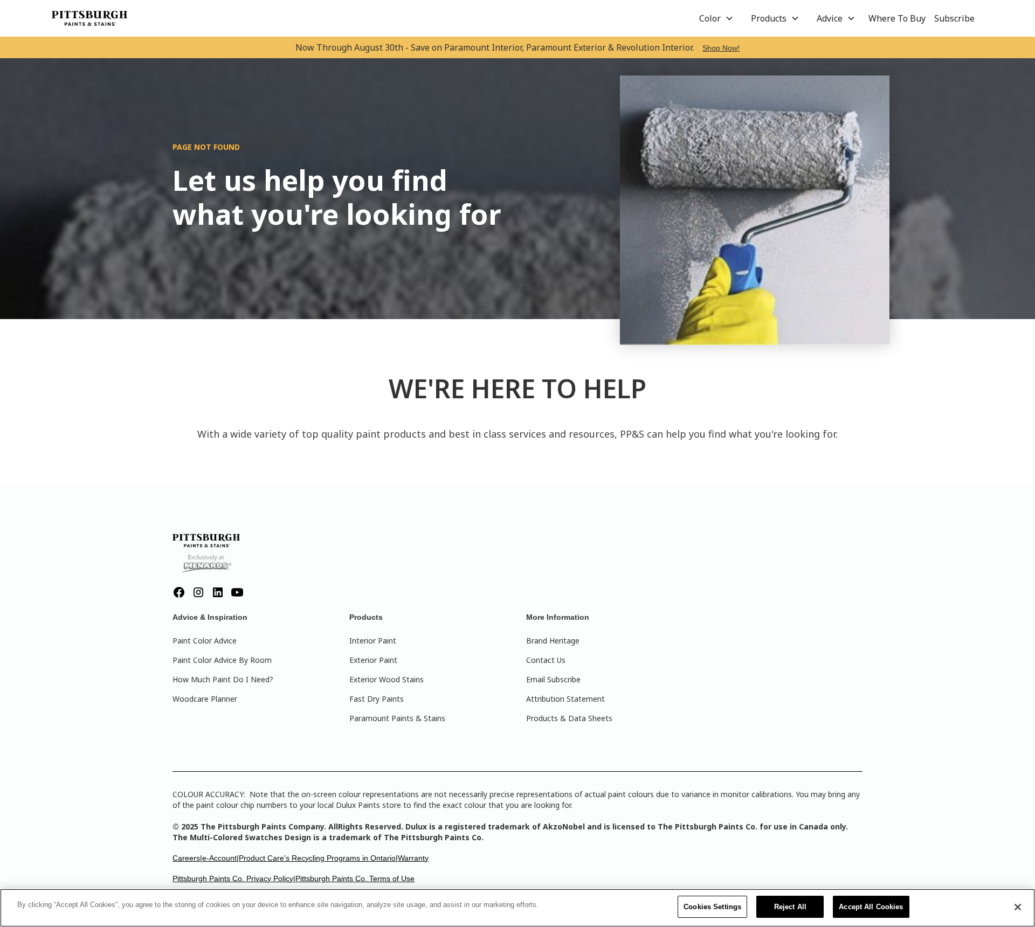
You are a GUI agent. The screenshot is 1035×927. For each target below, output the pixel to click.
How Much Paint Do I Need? (222, 679)
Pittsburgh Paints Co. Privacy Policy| (233, 878)
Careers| (187, 858)
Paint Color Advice (204, 640)
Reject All (790, 907)
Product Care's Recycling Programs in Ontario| (318, 858)
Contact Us (545, 660)
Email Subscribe (553, 679)
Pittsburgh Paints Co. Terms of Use (355, 878)
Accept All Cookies (871, 907)
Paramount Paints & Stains (397, 718)
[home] (89, 18)
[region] (517, 908)
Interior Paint (372, 640)
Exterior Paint (373, 660)
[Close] (1018, 907)
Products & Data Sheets (569, 718)
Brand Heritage (552, 640)
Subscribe (954, 18)
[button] (716, 18)
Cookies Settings (712, 907)
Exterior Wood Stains (386, 679)
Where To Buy (897, 18)
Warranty (413, 858)
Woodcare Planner (204, 699)
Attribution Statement (565, 699)
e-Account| (220, 858)
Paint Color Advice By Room (222, 660)
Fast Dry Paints (376, 699)
